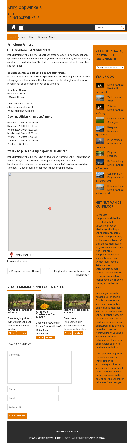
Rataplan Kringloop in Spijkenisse (107, 131)
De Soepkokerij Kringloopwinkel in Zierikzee (110, 165)
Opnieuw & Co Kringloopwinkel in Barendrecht (110, 177)
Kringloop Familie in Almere (25, 271)
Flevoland (23, 261)
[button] (50, 209)
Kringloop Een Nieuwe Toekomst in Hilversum (72, 273)
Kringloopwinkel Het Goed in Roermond (110, 88)
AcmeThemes (96, 437)
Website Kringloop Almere (20, 110)
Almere (32, 37)
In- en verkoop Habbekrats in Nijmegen (109, 143)
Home (23, 37)
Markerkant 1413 (25, 255)
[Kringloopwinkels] (13, 26)
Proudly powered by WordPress (45, 437)
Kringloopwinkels (24, 7)
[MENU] (21, 27)
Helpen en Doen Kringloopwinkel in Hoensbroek (110, 190)
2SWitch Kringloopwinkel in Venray (110, 110)
